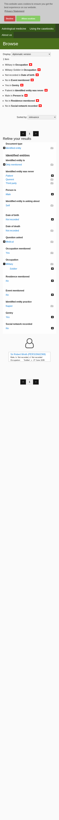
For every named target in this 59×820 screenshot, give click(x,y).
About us (7, 35)
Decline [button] (9, 18)
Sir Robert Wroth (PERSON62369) (28, 354)
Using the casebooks (42, 28)
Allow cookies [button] (28, 18)
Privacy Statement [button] (14, 11)
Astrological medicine (14, 28)
